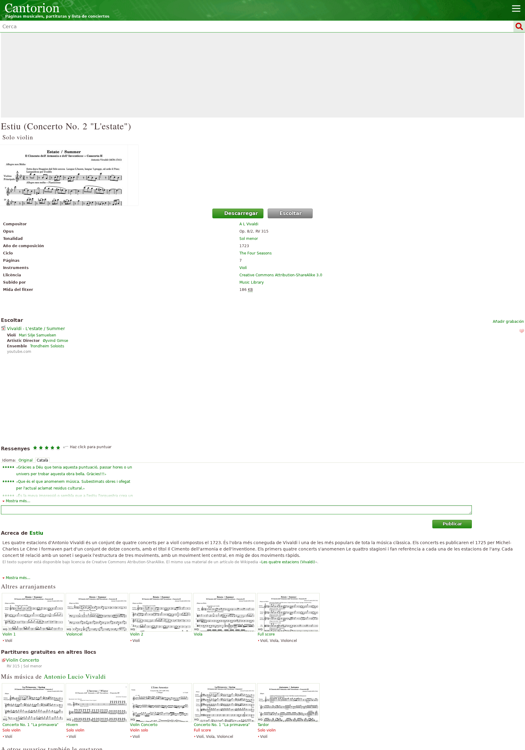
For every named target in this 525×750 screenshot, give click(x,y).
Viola (198, 634)
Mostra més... (18, 501)
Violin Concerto (22, 660)
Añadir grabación (508, 321)
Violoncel (74, 634)
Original (26, 460)
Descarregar (241, 213)
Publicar (452, 523)
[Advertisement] (262, 75)
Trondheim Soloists (47, 346)
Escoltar (291, 213)
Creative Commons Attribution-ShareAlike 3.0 (280, 275)
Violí (243, 268)
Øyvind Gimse (55, 341)
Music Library (251, 282)
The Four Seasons (255, 253)
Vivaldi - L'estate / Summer (36, 328)
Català (42, 460)
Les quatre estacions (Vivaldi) (288, 562)
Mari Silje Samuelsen (37, 335)
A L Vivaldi (248, 224)
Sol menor (248, 239)
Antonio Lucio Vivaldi (75, 676)
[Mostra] (262, 175)
